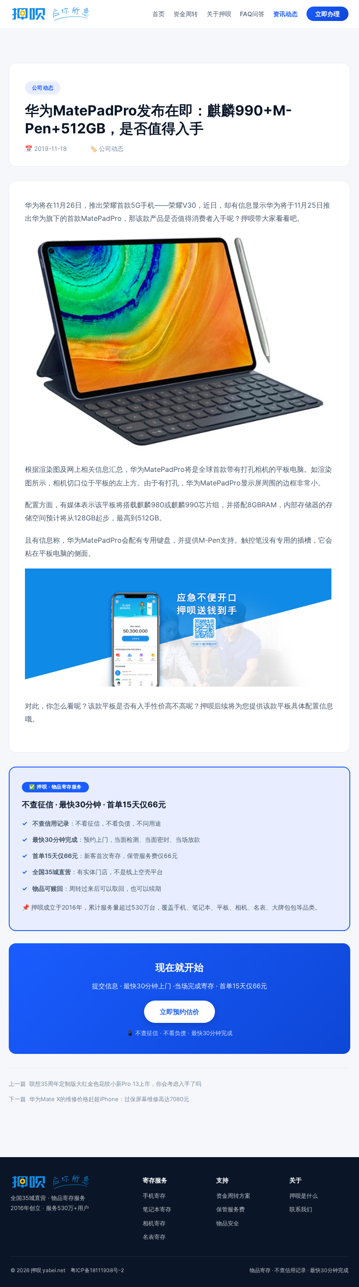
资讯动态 (285, 13)
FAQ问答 (252, 13)
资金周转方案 (233, 1195)
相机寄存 (154, 1223)
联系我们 (300, 1209)
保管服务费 (230, 1209)
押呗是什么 (303, 1195)
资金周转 (185, 13)
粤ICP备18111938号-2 (97, 1270)
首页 (158, 13)
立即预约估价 (179, 1012)
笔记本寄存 (157, 1209)
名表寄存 (154, 1236)
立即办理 (327, 13)
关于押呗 (219, 13)
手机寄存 (154, 1195)
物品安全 (227, 1223)
